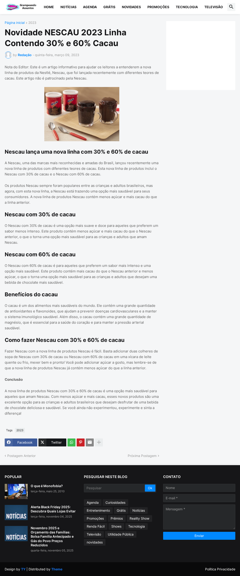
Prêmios (117, 518)
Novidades (131, 7)
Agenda (90, 7)
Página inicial (15, 23)
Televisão (213, 7)
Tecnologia (187, 7)
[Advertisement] (205, 55)
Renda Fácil (96, 526)
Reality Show (139, 518)
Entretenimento (98, 510)
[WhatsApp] (71, 442)
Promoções (158, 7)
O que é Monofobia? (47, 486)
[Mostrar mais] (99, 442)
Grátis (109, 7)
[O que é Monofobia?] (16, 491)
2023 (32, 23)
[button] (231, 7)
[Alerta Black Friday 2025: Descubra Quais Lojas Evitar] (16, 512)
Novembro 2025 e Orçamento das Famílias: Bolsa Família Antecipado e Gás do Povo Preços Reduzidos (52, 536)
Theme (56, 569)
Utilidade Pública (121, 534)
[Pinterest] (81, 442)
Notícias (68, 7)
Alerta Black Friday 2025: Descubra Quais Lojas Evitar (53, 509)
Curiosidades (115, 502)
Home (49, 7)
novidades (95, 542)
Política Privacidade (220, 569)
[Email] (90, 442)
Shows (116, 526)
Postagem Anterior (21, 456)
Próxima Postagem (142, 456)
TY (23, 569)
